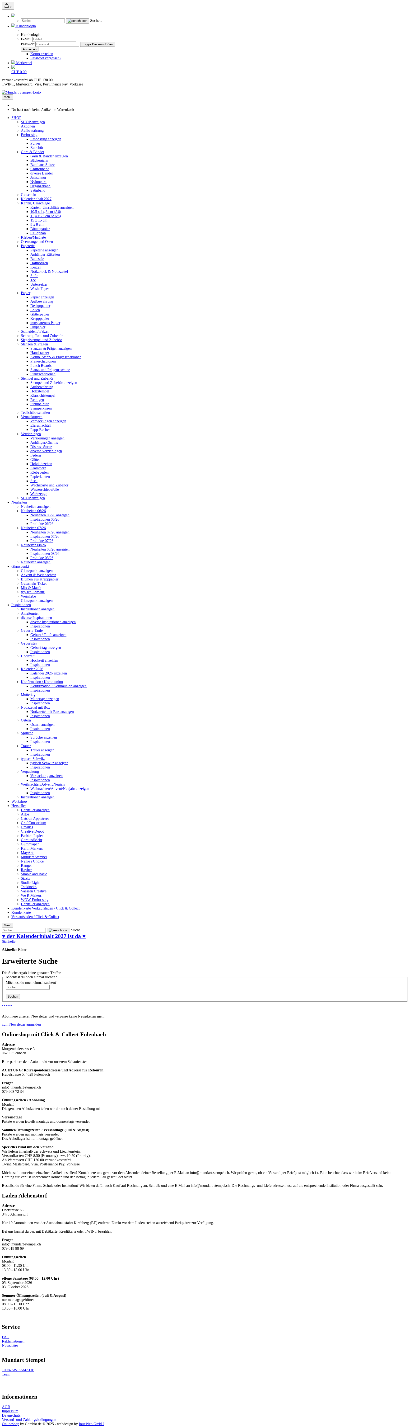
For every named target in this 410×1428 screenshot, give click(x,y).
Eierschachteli (40, 425)
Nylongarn (38, 182)
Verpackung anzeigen (46, 776)
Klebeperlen (39, 472)
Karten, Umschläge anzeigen (52, 207)
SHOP (16, 118)
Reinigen (37, 400)
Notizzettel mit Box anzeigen (52, 712)
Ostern (26, 720)
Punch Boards (40, 365)
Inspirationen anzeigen (38, 609)
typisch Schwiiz (33, 592)
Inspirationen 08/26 (44, 553)
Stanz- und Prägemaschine (50, 370)
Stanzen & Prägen (34, 344)
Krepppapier (39, 318)
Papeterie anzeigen (44, 250)
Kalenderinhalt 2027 (36, 199)
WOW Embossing (34, 900)
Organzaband (40, 186)
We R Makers (31, 895)
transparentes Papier (45, 323)
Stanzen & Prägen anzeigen (51, 348)
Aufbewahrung (32, 130)
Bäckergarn (39, 160)
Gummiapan (30, 844)
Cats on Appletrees (35, 818)
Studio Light (30, 883)
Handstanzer (39, 353)
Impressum (10, 1411)
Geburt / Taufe (32, 630)
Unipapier (37, 327)
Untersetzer (38, 284)
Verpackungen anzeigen (48, 421)
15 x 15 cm (38, 220)
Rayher (26, 870)
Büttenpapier (40, 229)
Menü (7, 97)
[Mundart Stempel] (21, 92)
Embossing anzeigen (45, 139)
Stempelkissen (41, 408)
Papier (25, 293)
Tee (33, 280)
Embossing (29, 135)
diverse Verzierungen (46, 451)
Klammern (38, 468)
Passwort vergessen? (45, 58)
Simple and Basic (34, 874)
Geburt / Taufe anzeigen (48, 635)
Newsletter (10, 1345)
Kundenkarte (21, 908)
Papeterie (28, 246)
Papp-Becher (40, 430)
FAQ (5, 1337)
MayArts (27, 853)
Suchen (13, 996)
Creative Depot (32, 831)
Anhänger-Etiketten (45, 254)
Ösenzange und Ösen (37, 242)
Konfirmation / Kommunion (42, 682)
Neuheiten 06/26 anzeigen (50, 515)
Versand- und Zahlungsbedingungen (29, 1420)
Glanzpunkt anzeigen (37, 571)
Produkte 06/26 (41, 524)
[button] (23, 26)
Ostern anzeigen (42, 724)
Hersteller (18, 806)
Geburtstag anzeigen (45, 648)
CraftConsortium (33, 823)
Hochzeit (27, 656)
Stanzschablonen (43, 374)
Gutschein (28, 195)
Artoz (25, 814)
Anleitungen (30, 613)
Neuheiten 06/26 (33, 511)
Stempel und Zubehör (37, 378)
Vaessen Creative (34, 891)
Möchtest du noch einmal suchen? (31, 982)
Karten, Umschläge (35, 203)
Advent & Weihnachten (38, 575)
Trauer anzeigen (42, 750)
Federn (35, 455)
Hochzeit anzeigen (44, 660)
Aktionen (28, 126)
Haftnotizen (39, 263)
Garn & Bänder (32, 152)
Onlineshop (10, 1424)
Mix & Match (31, 588)
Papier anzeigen (42, 297)
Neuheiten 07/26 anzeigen (50, 532)
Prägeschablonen (43, 361)
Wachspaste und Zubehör (49, 485)
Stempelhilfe (39, 404)
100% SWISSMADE (18, 1370)
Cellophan (38, 233)
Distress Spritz (41, 447)
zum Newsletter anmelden (21, 1024)
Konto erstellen (41, 54)
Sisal (33, 481)
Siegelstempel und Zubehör (41, 340)
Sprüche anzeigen (43, 737)
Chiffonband (39, 169)
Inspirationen (21, 605)
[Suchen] (13, 16)
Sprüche (27, 733)
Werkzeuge (38, 494)
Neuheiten (19, 502)
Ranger (26, 865)
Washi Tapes (39, 289)
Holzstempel (39, 391)
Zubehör (36, 148)
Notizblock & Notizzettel (49, 271)
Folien (35, 310)
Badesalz (37, 259)
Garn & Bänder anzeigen (49, 156)
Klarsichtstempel (42, 395)
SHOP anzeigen (33, 122)
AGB (6, 1407)
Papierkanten (40, 477)
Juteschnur (38, 177)
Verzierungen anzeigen (47, 438)
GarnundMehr (31, 840)
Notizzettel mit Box (35, 707)
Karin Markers (32, 848)
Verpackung (30, 771)
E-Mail (26, 39)
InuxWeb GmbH (91, 1424)
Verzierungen (31, 434)
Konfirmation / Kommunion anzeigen (58, 686)
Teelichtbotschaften (35, 412)
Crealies (27, 827)
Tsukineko (29, 887)
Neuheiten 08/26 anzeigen (50, 549)
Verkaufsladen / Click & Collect (55, 908)
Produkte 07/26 (41, 541)
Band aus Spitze (42, 165)
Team (6, 1374)
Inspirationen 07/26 (44, 536)
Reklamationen (13, 1341)
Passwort (27, 44)
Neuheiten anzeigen (36, 506)
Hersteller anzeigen (35, 810)
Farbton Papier (32, 836)
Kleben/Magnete (33, 237)
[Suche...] (77, 21)
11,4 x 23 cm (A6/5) (45, 216)
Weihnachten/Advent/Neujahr (43, 784)
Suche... (96, 21)
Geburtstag (29, 643)
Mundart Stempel (34, 857)
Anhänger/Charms (44, 442)
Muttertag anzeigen (44, 699)
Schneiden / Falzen (35, 331)
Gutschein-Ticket (34, 583)
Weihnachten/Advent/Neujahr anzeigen (59, 789)
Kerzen (35, 267)
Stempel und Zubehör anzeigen (53, 383)
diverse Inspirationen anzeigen (53, 622)
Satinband (37, 190)
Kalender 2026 (32, 669)
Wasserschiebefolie (44, 489)
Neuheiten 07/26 (33, 528)
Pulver (35, 143)
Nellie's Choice (32, 861)
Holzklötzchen (41, 464)
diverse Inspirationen (36, 618)
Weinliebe (28, 596)
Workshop (19, 801)
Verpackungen (31, 417)
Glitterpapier (39, 314)
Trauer (26, 746)
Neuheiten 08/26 (33, 545)
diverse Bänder (41, 173)
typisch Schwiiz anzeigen (49, 763)
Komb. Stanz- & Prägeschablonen (55, 357)
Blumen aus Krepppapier (39, 579)
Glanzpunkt (20, 566)
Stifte (34, 276)
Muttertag (28, 695)
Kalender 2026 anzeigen (48, 673)
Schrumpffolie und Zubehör (42, 336)
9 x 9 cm (36, 224)
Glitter (35, 459)
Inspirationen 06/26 (44, 519)
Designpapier (40, 306)
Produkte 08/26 (41, 558)
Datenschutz (11, 1415)
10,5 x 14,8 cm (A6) (45, 212)
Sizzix (25, 878)
